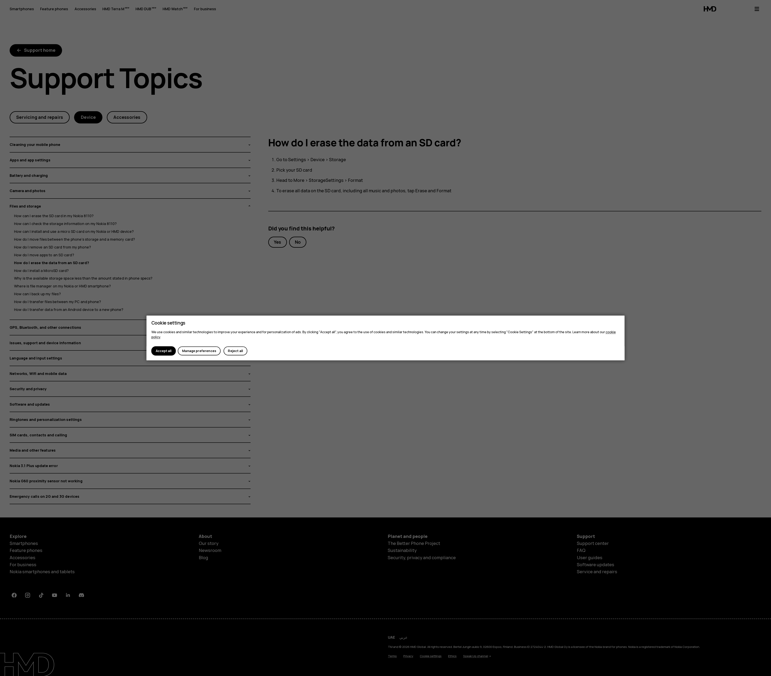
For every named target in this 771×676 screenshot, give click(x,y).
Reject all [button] (235, 351)
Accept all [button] (163, 351)
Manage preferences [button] (199, 351)
